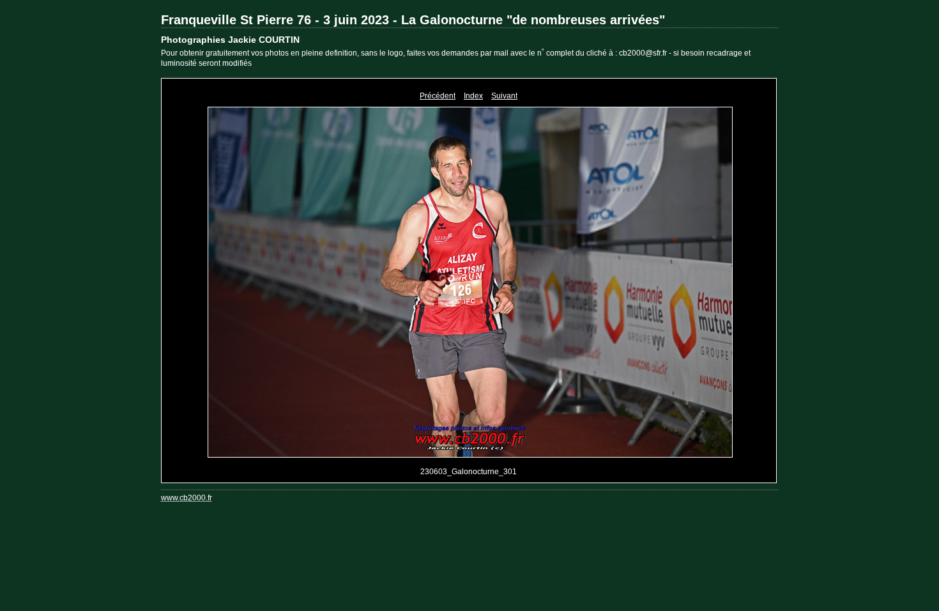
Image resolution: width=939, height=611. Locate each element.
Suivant (504, 95)
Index (473, 95)
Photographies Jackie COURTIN (230, 40)
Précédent (437, 95)
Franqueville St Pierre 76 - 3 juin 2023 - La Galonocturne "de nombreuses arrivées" (413, 20)
